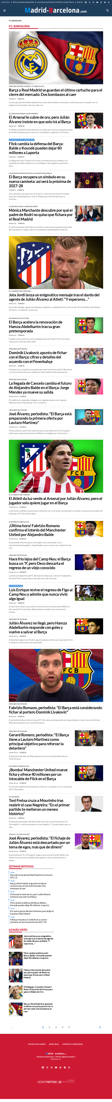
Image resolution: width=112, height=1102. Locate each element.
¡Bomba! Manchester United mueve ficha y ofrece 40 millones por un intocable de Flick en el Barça (38, 774)
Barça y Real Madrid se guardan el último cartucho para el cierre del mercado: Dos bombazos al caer (55, 92)
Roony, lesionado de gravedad (23, 2)
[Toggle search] (107, 10)
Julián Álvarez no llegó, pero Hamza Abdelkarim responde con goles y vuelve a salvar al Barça (38, 627)
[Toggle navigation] (4, 10)
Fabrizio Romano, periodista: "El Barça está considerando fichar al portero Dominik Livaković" (55, 709)
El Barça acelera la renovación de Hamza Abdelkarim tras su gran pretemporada (35, 326)
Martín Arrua (13, 396)
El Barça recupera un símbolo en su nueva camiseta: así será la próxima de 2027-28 (40, 181)
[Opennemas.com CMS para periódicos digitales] (56, 1085)
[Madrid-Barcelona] (56, 10)
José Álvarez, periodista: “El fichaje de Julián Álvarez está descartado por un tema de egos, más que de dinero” (39, 842)
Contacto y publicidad (72, 1044)
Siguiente (100, 1027)
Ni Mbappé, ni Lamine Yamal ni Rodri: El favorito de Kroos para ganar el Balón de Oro (38, 989)
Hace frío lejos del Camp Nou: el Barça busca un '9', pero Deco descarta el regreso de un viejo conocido (40, 563)
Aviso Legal (54, 1044)
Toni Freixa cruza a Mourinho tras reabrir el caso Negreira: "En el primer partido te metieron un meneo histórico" (39, 807)
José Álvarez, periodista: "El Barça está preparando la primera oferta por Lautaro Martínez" (40, 418)
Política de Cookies (37, 1044)
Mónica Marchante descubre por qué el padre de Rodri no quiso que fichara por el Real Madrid (41, 214)
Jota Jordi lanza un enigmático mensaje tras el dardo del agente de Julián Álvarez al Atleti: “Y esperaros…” (54, 297)
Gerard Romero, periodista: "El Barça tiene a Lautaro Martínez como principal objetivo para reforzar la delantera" (39, 741)
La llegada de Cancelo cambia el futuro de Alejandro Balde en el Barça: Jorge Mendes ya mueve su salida (40, 387)
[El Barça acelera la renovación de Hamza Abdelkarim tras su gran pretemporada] (89, 325)
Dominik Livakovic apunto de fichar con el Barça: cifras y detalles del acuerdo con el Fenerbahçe (38, 357)
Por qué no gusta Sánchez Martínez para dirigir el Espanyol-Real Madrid (32, 912)
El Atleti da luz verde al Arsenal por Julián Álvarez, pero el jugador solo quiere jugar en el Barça (55, 500)
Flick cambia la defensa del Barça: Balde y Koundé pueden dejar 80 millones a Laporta (36, 148)
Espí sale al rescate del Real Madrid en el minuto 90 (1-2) (31, 876)
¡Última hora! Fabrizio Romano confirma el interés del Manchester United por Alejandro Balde (37, 530)
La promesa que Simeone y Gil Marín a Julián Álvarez (55, 2)
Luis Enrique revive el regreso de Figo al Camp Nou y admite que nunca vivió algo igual (41, 594)
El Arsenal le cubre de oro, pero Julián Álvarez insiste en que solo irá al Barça (40, 119)
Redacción (13, 126)
